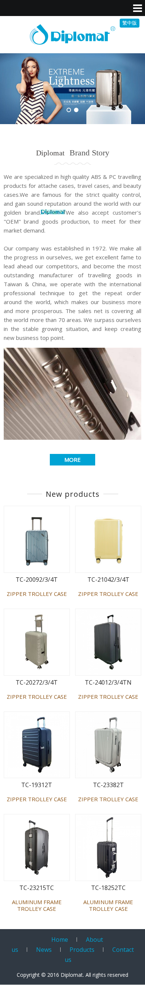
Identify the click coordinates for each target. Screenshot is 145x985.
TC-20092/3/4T (37, 579)
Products (82, 949)
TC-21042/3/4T (108, 579)
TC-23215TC (36, 887)
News (44, 949)
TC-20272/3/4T (37, 682)
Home (59, 939)
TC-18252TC (108, 887)
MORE (72, 459)
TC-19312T (36, 785)
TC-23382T (108, 785)
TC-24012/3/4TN (108, 682)
